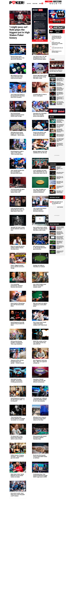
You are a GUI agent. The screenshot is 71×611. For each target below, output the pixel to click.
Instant (41, 3)
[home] (16, 2)
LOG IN (49, 1)
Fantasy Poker (35, 3)
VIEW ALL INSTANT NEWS (40, 40)
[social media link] (50, 3)
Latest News (29, 3)
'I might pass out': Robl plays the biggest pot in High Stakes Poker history (19, 32)
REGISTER (57, 1)
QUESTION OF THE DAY (55, 197)
